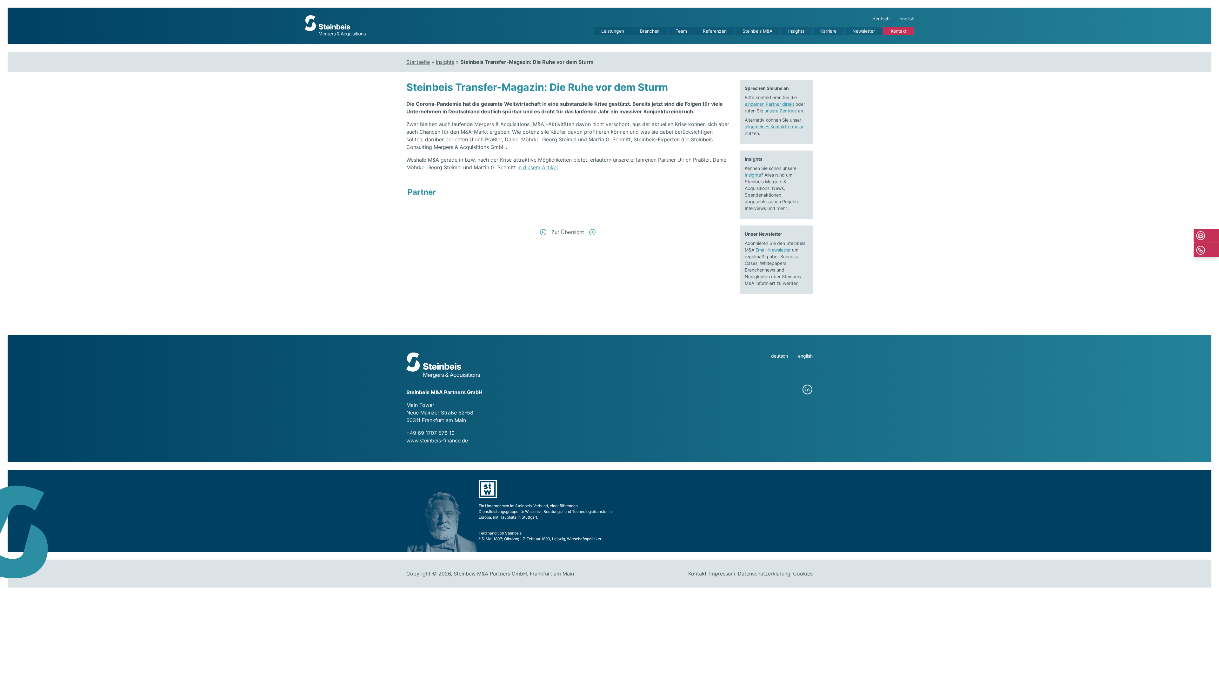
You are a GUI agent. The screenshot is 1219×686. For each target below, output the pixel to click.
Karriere (828, 31)
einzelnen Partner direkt (769, 104)
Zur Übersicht (567, 232)
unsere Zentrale (780, 110)
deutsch (881, 18)
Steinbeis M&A (757, 31)
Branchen (650, 31)
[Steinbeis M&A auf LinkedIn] (808, 390)
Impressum (722, 573)
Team (681, 31)
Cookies (803, 573)
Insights (796, 31)
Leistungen (612, 31)
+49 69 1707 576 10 (430, 433)
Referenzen (715, 31)
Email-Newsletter (773, 249)
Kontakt (899, 31)
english (907, 18)
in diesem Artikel (537, 167)
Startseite (418, 62)
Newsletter (863, 31)
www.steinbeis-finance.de (437, 440)
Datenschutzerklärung (764, 573)
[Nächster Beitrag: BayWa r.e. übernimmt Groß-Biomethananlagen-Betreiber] (592, 232)
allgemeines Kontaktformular (774, 126)
